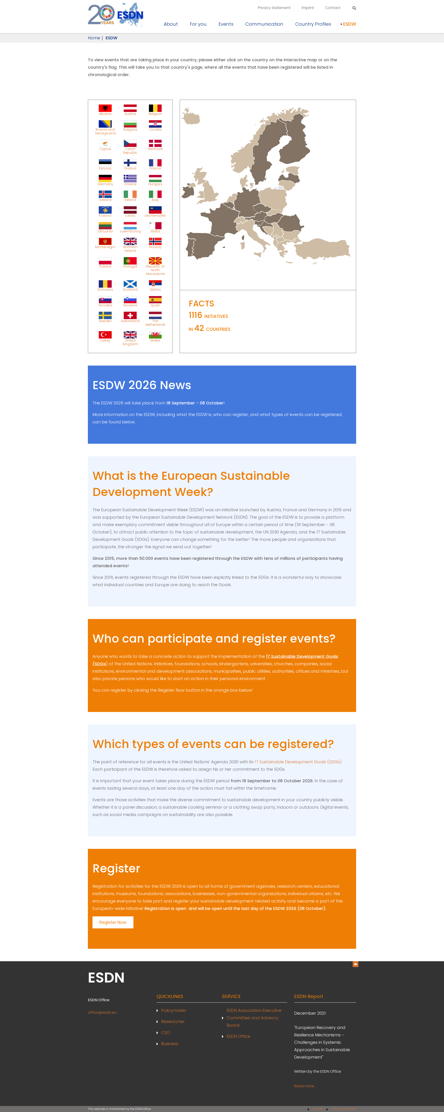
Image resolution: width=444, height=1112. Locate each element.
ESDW (349, 24)
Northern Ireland (130, 249)
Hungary (155, 184)
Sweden (105, 321)
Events (226, 24)
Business (169, 1044)
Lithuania (105, 231)
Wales (155, 340)
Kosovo (105, 215)
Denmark (155, 149)
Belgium (155, 113)
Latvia (130, 215)
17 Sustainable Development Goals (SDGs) (298, 762)
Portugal (130, 266)
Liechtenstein (155, 215)
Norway (155, 247)
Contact (332, 7)
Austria (130, 113)
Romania (105, 289)
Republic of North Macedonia (155, 270)
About (171, 24)
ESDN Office (238, 1036)
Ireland (130, 199)
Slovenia (130, 305)
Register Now (112, 922)
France (155, 168)
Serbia (155, 289)
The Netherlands (155, 323)
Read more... (305, 1086)
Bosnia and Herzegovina (105, 131)
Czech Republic (130, 150)
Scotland (130, 289)
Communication (264, 24)
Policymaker (173, 1010)
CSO (165, 1032)
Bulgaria (130, 129)
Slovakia (105, 305)
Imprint (308, 7)
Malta (155, 231)
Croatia (155, 129)
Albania (105, 113)
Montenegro (105, 247)
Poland (105, 266)
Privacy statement (274, 7)
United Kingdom (130, 342)
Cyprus (105, 149)
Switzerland (130, 321)
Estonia (105, 168)
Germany (105, 184)
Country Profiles (313, 24)
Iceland (105, 199)
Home (94, 38)
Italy (155, 199)
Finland (130, 168)
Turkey (105, 340)
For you (198, 24)
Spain (155, 305)
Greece (130, 184)
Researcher (173, 1021)
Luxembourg (130, 231)
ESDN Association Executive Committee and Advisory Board (254, 1017)
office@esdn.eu (102, 1012)
